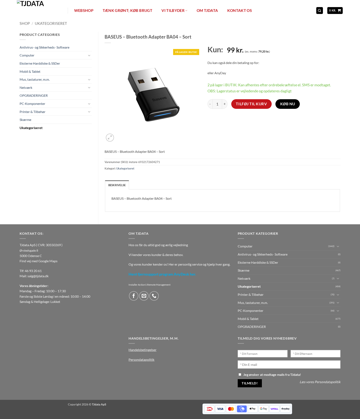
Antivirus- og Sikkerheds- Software (44, 47)
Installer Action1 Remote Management (149, 284)
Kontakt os (239, 10)
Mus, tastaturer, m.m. (35, 80)
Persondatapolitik (141, 359)
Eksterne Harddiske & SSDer (40, 63)
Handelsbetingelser (142, 350)
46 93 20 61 (33, 271)
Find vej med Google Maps (39, 261)
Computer (27, 55)
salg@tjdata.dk (38, 276)
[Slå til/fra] (89, 55)
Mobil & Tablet (30, 71)
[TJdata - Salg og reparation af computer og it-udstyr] (42, 10)
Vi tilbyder (173, 10)
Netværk (26, 87)
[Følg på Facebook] (133, 296)
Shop (25, 23)
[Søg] (319, 10)
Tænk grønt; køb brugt (127, 10)
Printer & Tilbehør (32, 112)
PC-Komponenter (32, 103)
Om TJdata (207, 10)
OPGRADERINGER (34, 96)
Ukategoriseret (51, 23)
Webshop (83, 10)
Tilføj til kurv (251, 104)
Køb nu (287, 104)
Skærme (25, 120)
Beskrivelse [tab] (117, 185)
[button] (335, 10)
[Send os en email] (144, 296)
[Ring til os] (154, 296)
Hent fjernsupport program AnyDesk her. (162, 274)
